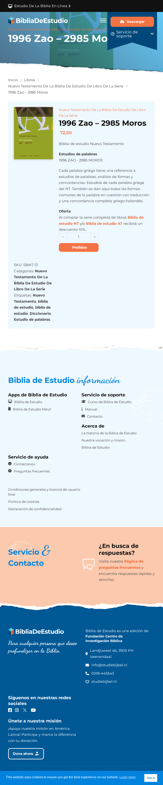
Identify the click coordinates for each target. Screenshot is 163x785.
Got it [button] (151, 777)
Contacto (95, 416)
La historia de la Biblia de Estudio (109, 433)
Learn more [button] (127, 777)
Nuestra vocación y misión (103, 440)
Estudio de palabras (32, 319)
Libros (29, 80)
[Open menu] (103, 20)
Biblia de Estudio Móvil (32, 409)
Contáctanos (24, 464)
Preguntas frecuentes (32, 471)
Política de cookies (23, 502)
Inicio (13, 80)
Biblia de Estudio (28, 402)
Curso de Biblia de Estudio (110, 402)
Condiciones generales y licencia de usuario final (44, 492)
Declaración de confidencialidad (34, 509)
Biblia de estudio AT (104, 223)
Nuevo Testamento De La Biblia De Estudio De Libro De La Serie (65, 86)
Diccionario (40, 313)
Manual (91, 409)
